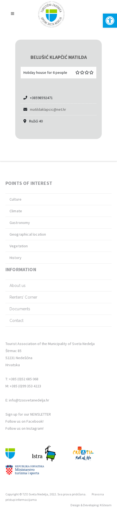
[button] (110, 21)
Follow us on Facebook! (24, 421)
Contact (16, 320)
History (15, 257)
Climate (16, 210)
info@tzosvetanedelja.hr (29, 400)
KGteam (106, 505)
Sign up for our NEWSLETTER (28, 414)
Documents (20, 309)
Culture (15, 199)
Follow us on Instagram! (24, 428)
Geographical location (28, 234)
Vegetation (19, 245)
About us (18, 285)
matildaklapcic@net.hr (48, 109)
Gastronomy (20, 222)
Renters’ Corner (23, 297)
